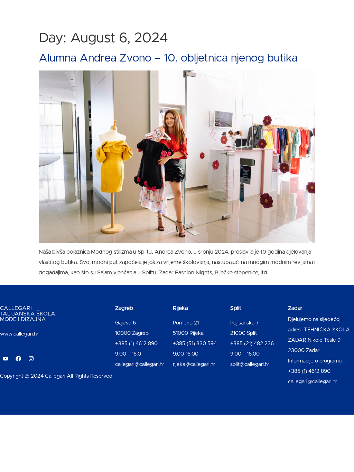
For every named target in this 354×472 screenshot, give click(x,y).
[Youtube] (5, 358)
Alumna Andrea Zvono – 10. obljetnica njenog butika (168, 58)
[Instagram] (31, 358)
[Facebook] (18, 358)
